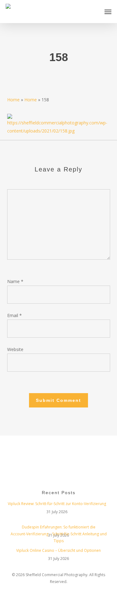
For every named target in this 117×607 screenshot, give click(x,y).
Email (14, 315)
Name (15, 281)
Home (13, 100)
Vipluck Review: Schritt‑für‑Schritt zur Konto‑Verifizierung (57, 503)
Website (15, 349)
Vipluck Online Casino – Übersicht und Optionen (58, 550)
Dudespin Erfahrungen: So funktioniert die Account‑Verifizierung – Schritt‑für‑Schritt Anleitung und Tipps (59, 527)
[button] (108, 11)
